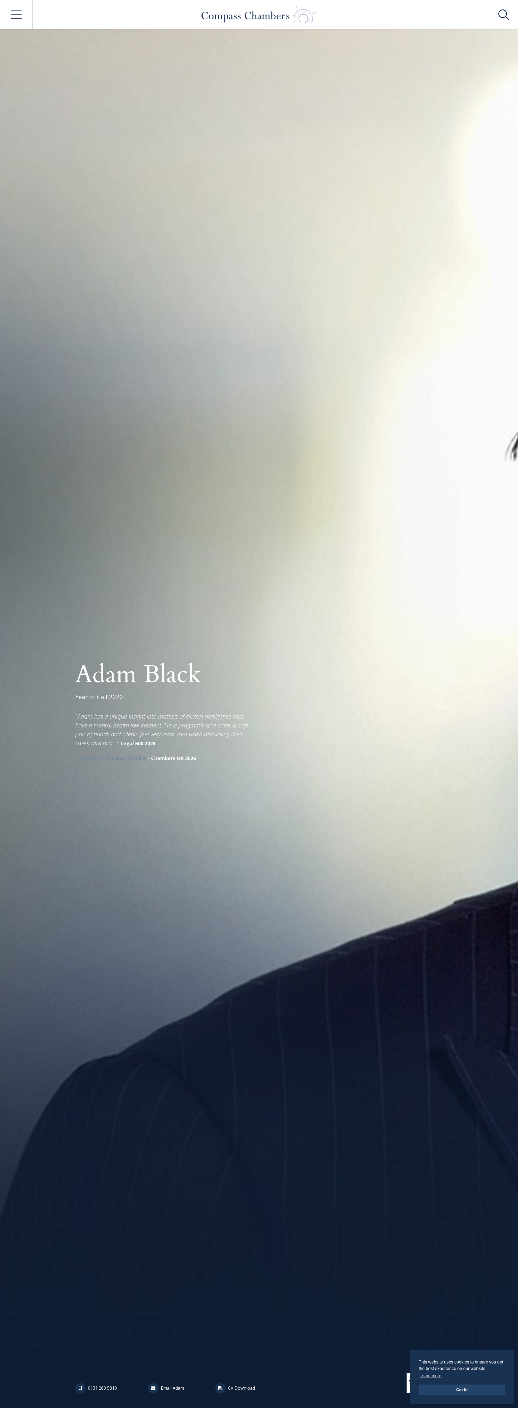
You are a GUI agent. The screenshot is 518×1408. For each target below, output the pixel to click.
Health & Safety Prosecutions (297, 329)
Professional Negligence (386, 354)
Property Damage (190, 341)
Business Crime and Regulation (300, 366)
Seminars (91, 390)
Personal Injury (187, 329)
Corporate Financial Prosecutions (302, 354)
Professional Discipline (384, 341)
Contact (90, 437)
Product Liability (189, 366)
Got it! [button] (462, 1390)
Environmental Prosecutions (296, 341)
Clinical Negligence (381, 329)
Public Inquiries (188, 416)
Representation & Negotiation (298, 438)
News (86, 413)
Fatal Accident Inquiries (197, 404)
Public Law (370, 426)
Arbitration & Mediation (291, 404)
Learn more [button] (430, 1375)
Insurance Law (186, 354)
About (87, 343)
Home (87, 319)
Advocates (94, 366)
